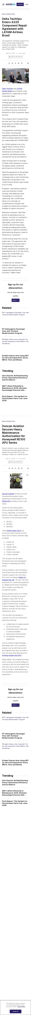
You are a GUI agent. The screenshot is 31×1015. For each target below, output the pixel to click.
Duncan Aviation (8, 494)
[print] (28, 63)
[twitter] (15, 63)
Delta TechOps (7, 88)
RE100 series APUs (14, 531)
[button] (3, 4)
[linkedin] (12, 63)
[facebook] (9, 63)
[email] (22, 63)
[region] (15, 1007)
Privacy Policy (21, 1006)
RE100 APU (6, 501)
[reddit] (18, 63)
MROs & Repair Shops (8, 14)
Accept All (15, 1011)
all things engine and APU (11, 655)
